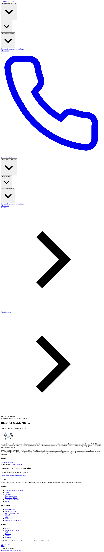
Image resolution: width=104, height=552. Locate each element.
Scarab (7, 518)
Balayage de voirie (11, 496)
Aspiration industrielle (8, 33)
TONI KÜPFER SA (7, 2)
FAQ (6, 532)
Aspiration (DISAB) (11, 498)
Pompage (8, 494)
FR (2, 51)
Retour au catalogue (19, 476)
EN (8, 51)
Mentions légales (6, 550)
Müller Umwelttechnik (12, 513)
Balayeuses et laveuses (9, 3)
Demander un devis (7, 462)
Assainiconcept (10, 509)
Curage (7, 492)
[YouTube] (3, 546)
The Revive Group (11, 511)
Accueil (3, 207)
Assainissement (6, 21)
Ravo (6, 517)
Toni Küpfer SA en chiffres (13, 530)
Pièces (7, 501)
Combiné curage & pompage (14, 490)
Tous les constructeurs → (13, 520)
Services (17, 49)
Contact (22, 49)
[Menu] (1, 53)
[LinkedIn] (2, 546)
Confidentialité (17, 550)
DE (4, 51)
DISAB (7, 515)
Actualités (8, 534)
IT (6, 51)
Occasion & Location (8, 49)
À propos (8, 537)
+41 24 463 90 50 (16, 464)
